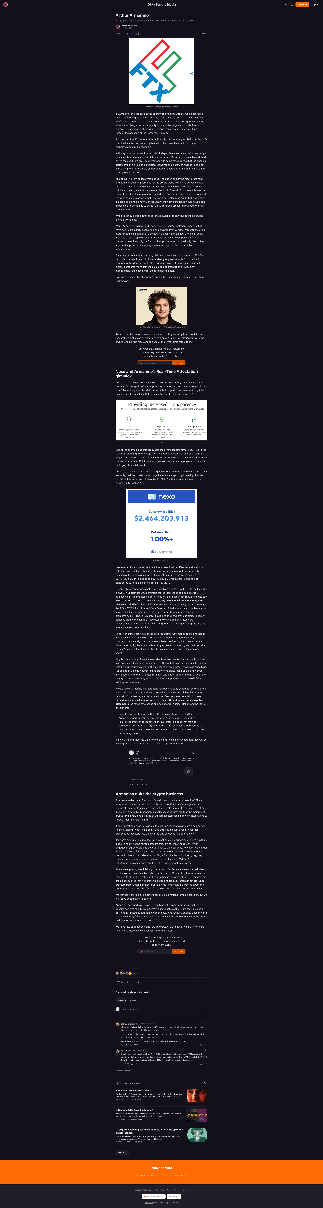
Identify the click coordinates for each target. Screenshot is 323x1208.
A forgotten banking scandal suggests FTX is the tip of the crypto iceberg (149, 1131)
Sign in (315, 4)
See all (121, 1152)
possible (158, 894)
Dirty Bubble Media (129, 25)
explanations (170, 894)
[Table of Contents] (3, 604)
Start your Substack (155, 1196)
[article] (161, 1096)
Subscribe (302, 4)
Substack (149, 1202)
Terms (169, 1190)
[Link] (112, 374)
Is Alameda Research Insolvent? (134, 1090)
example (126, 168)
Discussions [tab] (135, 1083)
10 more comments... (124, 1071)
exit (196, 894)
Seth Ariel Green (128, 1024)
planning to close (125, 877)
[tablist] (126, 1000)
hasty (190, 894)
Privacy (163, 1190)
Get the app (174, 1196)
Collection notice (181, 1190)
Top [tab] (118, 1083)
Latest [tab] (125, 1083)
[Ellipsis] (206, 1024)
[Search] (286, 4)
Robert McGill (127, 1050)
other (150, 894)
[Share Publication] (291, 4)
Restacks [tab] (132, 1000)
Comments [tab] (121, 1000)
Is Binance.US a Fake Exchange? (134, 1110)
